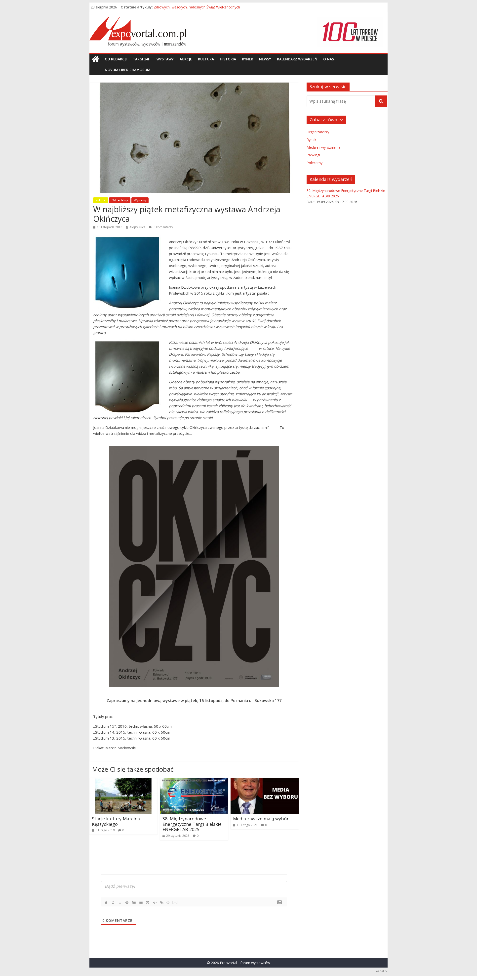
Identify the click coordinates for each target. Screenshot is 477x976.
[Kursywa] (113, 902)
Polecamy (314, 162)
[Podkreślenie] (120, 902)
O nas (328, 59)
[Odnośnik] (161, 902)
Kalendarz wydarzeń (297, 59)
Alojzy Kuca (137, 227)
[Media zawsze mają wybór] (265, 781)
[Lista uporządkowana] (133, 902)
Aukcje (186, 59)
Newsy (265, 59)
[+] (175, 902)
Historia (228, 59)
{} (168, 902)
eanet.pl (382, 971)
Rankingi (313, 155)
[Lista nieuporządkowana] (140, 902)
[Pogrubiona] (106, 902)
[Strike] (126, 902)
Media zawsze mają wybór (261, 819)
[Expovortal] (95, 59)
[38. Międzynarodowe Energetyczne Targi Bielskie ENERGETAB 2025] (194, 781)
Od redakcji (116, 59)
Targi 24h (142, 59)
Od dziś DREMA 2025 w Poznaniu (181, 7)
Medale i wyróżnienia (323, 147)
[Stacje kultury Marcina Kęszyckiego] (123, 781)
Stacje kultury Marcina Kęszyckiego (116, 821)
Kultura (206, 59)
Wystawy (165, 59)
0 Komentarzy (163, 227)
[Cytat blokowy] (147, 902)
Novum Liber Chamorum (127, 69)
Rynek (247, 59)
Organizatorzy (318, 132)
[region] (350, 32)
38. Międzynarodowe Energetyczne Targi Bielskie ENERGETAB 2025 (192, 824)
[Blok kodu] (154, 902)
